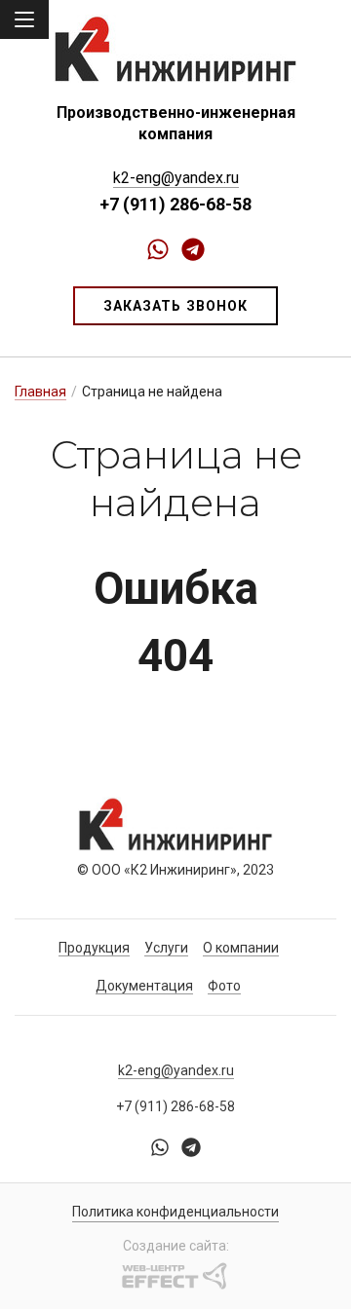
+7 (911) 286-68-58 (175, 204)
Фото (224, 985)
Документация (144, 985)
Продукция (94, 947)
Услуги (166, 947)
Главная (40, 391)
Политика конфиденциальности (175, 1211)
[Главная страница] (175, 49)
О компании (241, 947)
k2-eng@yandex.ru (176, 177)
